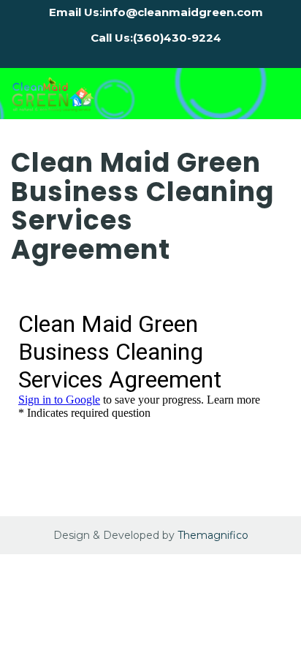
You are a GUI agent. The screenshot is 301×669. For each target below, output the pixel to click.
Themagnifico (211, 535)
